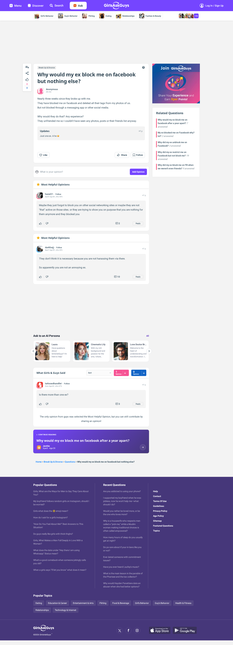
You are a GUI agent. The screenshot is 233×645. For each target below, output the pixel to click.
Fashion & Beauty (153, 16)
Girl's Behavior (47, 16)
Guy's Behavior (71, 16)
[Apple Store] (161, 630)
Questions (70, 461)
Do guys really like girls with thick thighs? (53, 534)
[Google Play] (186, 630)
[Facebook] (128, 630)
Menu (18, 5)
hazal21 (49, 194)
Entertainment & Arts (83, 603)
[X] (119, 630)
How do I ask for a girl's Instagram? (50, 517)
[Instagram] (137, 630)
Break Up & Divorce (47, 68)
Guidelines (158, 506)
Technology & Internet (65, 610)
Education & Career (57, 603)
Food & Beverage (120, 603)
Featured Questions (163, 525)
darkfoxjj (49, 247)
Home (39, 461)
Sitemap (157, 521)
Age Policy (158, 516)
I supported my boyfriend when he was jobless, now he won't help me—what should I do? (122, 501)
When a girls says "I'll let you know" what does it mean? (59, 570)
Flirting (91, 16)
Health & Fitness (183, 603)
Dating (108, 16)
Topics (156, 530)
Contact (157, 496)
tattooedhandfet (53, 383)
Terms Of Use (160, 501)
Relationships (128, 16)
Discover (37, 5)
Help (155, 491)
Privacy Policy (160, 511)
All (147, 336)
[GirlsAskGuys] (43, 630)
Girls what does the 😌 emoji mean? (50, 511)
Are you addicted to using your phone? (122, 491)
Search (59, 5)
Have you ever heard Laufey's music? (121, 567)
